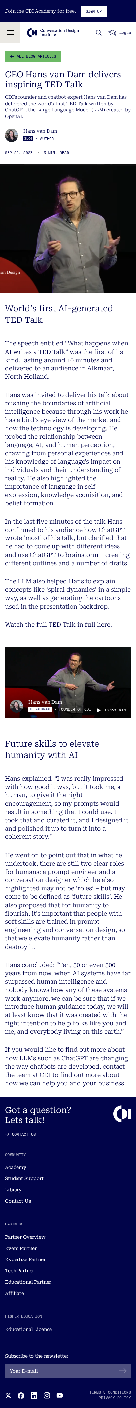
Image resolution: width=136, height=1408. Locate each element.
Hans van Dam (40, 131)
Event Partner (21, 1248)
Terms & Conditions (110, 1392)
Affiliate (14, 1293)
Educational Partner (28, 1282)
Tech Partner (19, 1270)
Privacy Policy (115, 1397)
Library (13, 1189)
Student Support (24, 1178)
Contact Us (18, 1201)
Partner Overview (25, 1237)
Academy (15, 1167)
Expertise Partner (25, 1259)
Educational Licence (28, 1329)
